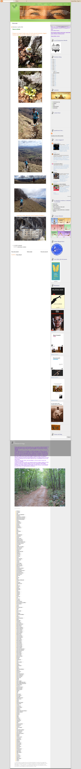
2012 (53, 81)
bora (17, 532)
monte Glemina (19, 635)
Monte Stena (18, 652)
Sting (17, 722)
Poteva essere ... (63, 144)
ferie (17, 576)
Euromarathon (19, 571)
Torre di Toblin (19, 727)
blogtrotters (18, 531)
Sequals (18, 713)
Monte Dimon (19, 633)
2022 (53, 63)
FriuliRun (54, 103)
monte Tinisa (18, 654)
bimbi (17, 529)
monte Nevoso (19, 644)
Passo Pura (18, 677)
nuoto (17, 663)
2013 (53, 79)
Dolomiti (17, 566)
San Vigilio (18, 696)
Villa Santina (18, 758)
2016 (53, 75)
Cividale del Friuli (19, 551)
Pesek (17, 679)
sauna (17, 699)
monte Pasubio (19, 646)
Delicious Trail (19, 564)
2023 (53, 62)
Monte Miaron (19, 640)
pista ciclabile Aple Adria (20, 682)
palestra (18, 670)
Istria (17, 590)
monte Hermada (19, 636)
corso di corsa (19, 558)
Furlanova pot (19, 583)
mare (17, 615)
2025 (53, 59)
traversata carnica (19, 733)
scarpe (17, 704)
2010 (53, 84)
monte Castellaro (19, 627)
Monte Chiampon (19, 628)
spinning (18, 721)
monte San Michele (20, 650)
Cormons (18, 556)
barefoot (18, 525)
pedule (17, 678)
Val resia (18, 747)
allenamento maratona (20, 518)
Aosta (17, 520)
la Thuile (18, 598)
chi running (18, 544)
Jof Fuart (18, 596)
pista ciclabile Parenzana (21, 683)
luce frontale (18, 610)
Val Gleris (18, 745)
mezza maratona (19, 617)
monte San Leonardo (20, 648)
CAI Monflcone (19, 534)
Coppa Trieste (55, 205)
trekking (24, 246)
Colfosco (18, 552)
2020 (53, 66)
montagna (18, 621)
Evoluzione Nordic (19, 572)
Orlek (17, 666)
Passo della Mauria (20, 673)
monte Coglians (19, 632)
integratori (18, 589)
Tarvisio (17, 726)
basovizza (18, 526)
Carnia (17, 537)
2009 (53, 85)
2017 (53, 74)
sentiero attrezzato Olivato (21, 710)
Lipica (17, 608)
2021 (53, 65)
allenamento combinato (20, 516)
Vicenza (18, 757)
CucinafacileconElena (57, 163)
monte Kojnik (18, 638)
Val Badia (18, 741)
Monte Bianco (19, 625)
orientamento (18, 665)
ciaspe (17, 545)
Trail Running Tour (56, 101)
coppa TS (18, 554)
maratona (18, 613)
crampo (17, 562)
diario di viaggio (19, 565)
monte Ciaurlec (19, 629)
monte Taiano (19, 653)
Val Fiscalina (18, 743)
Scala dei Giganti (19, 702)
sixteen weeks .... (57, 143)
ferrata (17, 577)
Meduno (18, 616)
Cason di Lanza (19, 539)
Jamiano (18, 594)
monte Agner (18, 622)
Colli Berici (18, 553)
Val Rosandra (19, 748)
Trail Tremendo (19, 730)
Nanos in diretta (16, 29)
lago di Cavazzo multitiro (21, 602)
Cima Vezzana (19, 547)
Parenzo (18, 672)
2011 (53, 82)
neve (17, 660)
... (21, 7)
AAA (17, 513)
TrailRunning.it (56, 154)
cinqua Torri (18, 548)
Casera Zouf (18, 538)
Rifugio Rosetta (19, 688)
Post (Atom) (19, 254)
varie (17, 753)
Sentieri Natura (56, 106)
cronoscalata (18, 563)
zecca (17, 760)
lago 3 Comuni (19, 601)
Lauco (17, 604)
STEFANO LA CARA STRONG (59, 184)
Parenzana (18, 671)
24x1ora (18, 510)
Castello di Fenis (19, 540)
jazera (17, 595)
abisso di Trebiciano (20, 514)
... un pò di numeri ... (57, 208)
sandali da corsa (19, 697)
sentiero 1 (18, 708)
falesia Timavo (19, 573)
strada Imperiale (19, 723)
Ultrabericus (18, 739)
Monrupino (18, 620)
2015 (53, 76)
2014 (53, 78)
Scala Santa (18, 703)
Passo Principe (19, 676)
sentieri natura (19, 707)
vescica (17, 754)
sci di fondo (18, 705)
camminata (18, 535)
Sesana (17, 714)
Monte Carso (18, 626)
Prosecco (18, 685)
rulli (17, 692)
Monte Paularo (19, 647)
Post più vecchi (44, 251)
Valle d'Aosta (18, 752)
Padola (17, 667)
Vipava (17, 759)
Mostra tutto (69, 196)
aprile (54, 71)
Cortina (17, 560)
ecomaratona (19, 569)
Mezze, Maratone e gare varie (58, 206)
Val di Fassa (18, 742)
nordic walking (19, 661)
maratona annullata (20, 614)
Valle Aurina (18, 751)
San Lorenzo (18, 695)
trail (17, 728)
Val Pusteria (18, 746)
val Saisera (18, 749)
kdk (17, 597)
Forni (17, 581)
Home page (14, 23)
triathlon (17, 735)
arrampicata (18, 522)
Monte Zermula (19, 655)
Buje (17, 533)
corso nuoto (18, 559)
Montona (18, 657)
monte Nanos (20, 246)
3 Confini (18, 512)
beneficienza (18, 527)
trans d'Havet (19, 732)
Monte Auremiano (19, 623)
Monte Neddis (19, 642)
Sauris (17, 701)
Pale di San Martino (20, 669)
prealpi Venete (19, 684)
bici (17, 528)
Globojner (18, 585)
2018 (53, 69)
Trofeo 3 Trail (19, 736)
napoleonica (18, 659)
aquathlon (18, 521)
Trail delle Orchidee (20, 729)
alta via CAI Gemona (20, 519)
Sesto (17, 715)
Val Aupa (18, 740)
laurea (17, 606)
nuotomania (55, 107)
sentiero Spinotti (19, 711)
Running (55, 172)
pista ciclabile (19, 680)
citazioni (18, 550)
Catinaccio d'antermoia (20, 541)
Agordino (18, 515)
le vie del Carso (19, 607)
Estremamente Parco (20, 570)
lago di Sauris (19, 603)
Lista (17, 609)
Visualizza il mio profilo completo (57, 135)
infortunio (18, 588)
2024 (53, 61)
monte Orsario (19, 645)
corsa (17, 557)
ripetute (17, 690)
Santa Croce (18, 698)
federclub (18, 575)
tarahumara (18, 724)
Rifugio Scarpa (19, 689)
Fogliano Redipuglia (20, 579)
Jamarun (18, 592)
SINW (17, 716)
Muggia (17, 658)
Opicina (17, 664)
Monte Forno (18, 634)
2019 (53, 68)
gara (17, 584)
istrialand (18, 591)
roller (17, 691)
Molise (17, 619)
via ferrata (18, 755)
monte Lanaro (19, 639)
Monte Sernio (19, 651)
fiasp (54, 104)
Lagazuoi (18, 600)
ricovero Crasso (19, 686)
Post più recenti (15, 251)
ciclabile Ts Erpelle (19, 546)
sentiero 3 (18, 709)
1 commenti (19, 245)
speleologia (18, 720)
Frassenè (18, 582)
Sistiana (17, 717)
